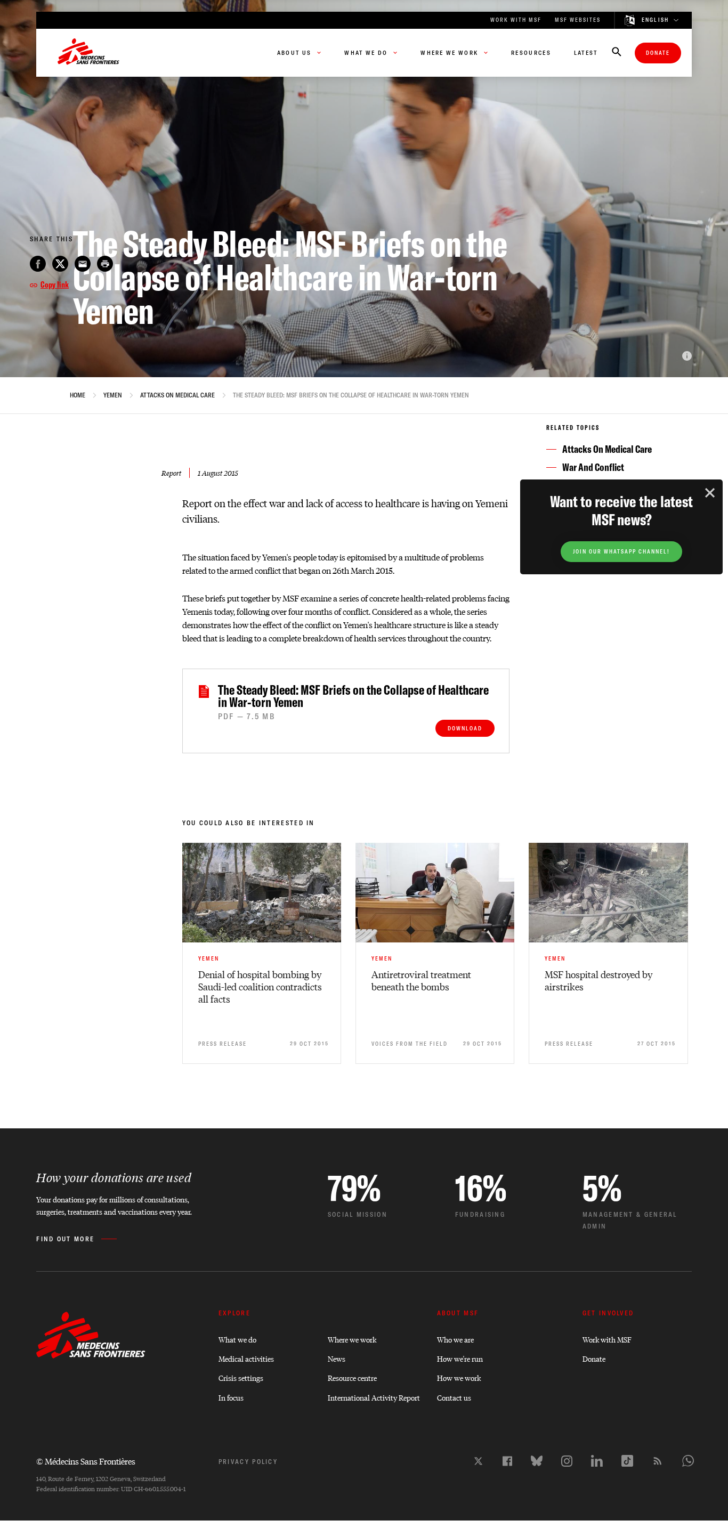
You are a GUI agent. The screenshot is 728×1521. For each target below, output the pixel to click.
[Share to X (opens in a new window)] (60, 264)
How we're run (460, 1358)
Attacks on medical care (177, 395)
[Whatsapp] (688, 1461)
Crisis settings (241, 1377)
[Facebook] (507, 1461)
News (336, 1358)
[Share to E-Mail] (83, 264)
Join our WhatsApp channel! (621, 551)
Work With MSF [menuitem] (515, 20)
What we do (237, 1339)
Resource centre (352, 1377)
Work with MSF (607, 1339)
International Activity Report (374, 1397)
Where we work (352, 1339)
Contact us (454, 1397)
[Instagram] (566, 1461)
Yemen (112, 395)
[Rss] (658, 1461)
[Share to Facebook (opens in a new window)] (38, 264)
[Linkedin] (597, 1461)
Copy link (55, 284)
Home (77, 395)
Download (465, 728)
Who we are (455, 1339)
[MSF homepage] (88, 52)
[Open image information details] (687, 356)
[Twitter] (478, 1461)
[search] (616, 53)
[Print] (105, 264)
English (655, 20)
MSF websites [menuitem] (578, 20)
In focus (231, 1397)
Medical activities (246, 1358)
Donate (658, 53)
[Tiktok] (627, 1461)
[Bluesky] (537, 1461)
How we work (459, 1377)
